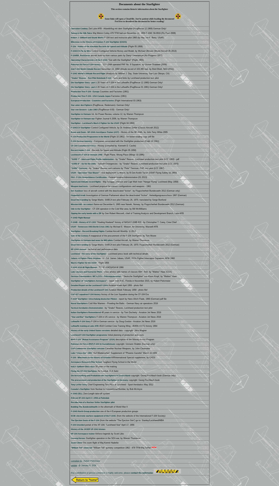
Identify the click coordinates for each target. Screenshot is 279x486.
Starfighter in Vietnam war (83, 119)
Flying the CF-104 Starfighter (84, 371)
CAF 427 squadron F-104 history (86, 294)
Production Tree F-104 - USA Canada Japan (91, 96)
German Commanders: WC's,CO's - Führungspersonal (96, 276)
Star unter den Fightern (81, 105)
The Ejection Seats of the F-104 (85, 420)
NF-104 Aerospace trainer (83, 434)
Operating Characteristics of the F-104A (89, 60)
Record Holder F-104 (80, 150)
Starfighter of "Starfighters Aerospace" (89, 281)
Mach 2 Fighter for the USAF (84, 263)
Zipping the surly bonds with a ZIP (86, 213)
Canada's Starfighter (80, 389)
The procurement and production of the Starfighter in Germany (99, 380)
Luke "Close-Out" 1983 (81, 353)
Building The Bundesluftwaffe (84, 407)
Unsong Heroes (78, 438)
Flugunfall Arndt (78, 195)
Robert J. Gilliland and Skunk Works (87, 38)
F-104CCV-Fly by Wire (81, 51)
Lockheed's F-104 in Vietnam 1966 (86, 155)
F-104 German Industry (81, 141)
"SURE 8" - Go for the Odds (83, 164)
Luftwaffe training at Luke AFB (85, 326)
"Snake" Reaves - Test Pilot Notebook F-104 (91, 78)
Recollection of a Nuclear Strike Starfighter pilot (93, 402)
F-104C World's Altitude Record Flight (88, 73)
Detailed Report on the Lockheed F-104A (89, 285)
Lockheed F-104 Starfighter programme (89, 335)
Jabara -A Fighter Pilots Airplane (86, 258)
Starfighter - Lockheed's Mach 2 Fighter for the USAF (95, 123)
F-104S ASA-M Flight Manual (84, 267)
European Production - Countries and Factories (92, 101)
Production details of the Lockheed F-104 (89, 290)
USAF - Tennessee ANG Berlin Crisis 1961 (90, 227)
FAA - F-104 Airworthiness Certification (89, 177)
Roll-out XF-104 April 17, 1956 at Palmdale (90, 398)
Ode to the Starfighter (81, 209)
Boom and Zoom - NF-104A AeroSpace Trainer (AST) (95, 132)
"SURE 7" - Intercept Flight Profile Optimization (92, 159)
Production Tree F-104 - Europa (85, 92)
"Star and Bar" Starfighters (83, 317)
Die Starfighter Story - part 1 (84, 83)
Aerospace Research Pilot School (86, 362)
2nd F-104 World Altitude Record (86, 69)
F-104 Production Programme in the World (90, 137)
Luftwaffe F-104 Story (81, 321)
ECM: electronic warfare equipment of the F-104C (93, 416)
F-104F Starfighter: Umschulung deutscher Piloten (94, 299)
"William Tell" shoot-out (81, 448)
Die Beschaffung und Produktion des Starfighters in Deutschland (100, 376)
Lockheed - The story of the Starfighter (88, 254)
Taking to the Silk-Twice (81, 33)
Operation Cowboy (79, 29)
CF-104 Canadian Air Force (83, 146)
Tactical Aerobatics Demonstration (87, 308)
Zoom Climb (76, 443)
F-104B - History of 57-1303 (83, 222)
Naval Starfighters (79, 303)
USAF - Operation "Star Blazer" (85, 173)
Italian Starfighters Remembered (86, 312)
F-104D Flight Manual (80, 218)
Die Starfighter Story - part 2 (84, 87)
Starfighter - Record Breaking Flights (88, 231)
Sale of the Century (79, 236)
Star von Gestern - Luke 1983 (84, 110)
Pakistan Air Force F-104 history (86, 64)
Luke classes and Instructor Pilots (86, 272)
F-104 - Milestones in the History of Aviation (91, 357)
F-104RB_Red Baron (80, 55)
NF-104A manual (78, 249)
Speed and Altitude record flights (86, 182)
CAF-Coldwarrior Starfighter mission (87, 348)
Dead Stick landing (79, 200)
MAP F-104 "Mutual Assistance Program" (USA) (93, 339)
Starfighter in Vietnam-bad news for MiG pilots (92, 240)
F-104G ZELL (77, 394)
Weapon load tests (79, 186)
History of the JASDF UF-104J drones (88, 429)
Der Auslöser (77, 191)
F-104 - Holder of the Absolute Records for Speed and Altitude (99, 46)
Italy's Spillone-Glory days (83, 367)
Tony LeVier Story (79, 385)
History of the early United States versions (90, 330)
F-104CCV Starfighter (81, 128)
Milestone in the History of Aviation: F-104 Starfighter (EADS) (99, 42)
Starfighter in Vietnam (81, 114)
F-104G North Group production (85, 411)
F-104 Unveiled (78, 425)
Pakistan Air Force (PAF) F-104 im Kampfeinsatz (93, 344)
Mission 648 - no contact (82, 204)
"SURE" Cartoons (79, 168)
